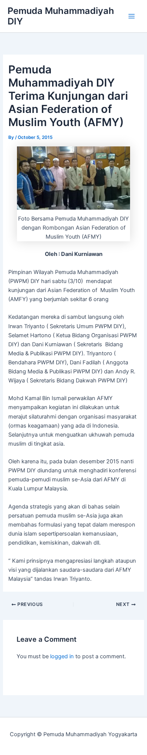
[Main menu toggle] (131, 16)
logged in (62, 656)
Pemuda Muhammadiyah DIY (61, 16)
